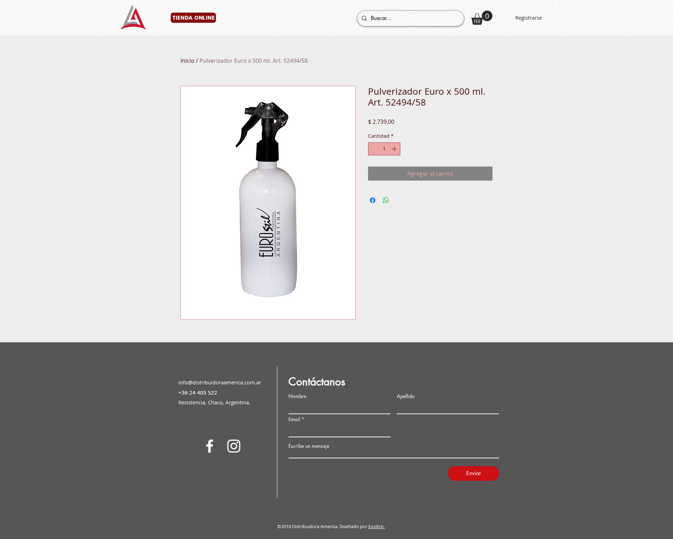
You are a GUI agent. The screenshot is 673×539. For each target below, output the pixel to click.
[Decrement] (373, 149)
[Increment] (394, 149)
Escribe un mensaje (308, 446)
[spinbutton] (384, 149)
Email (294, 419)
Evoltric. (376, 526)
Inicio (188, 61)
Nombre (297, 396)
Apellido (406, 396)
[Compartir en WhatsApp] (386, 200)
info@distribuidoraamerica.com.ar (219, 382)
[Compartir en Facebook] (372, 200)
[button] (481, 18)
